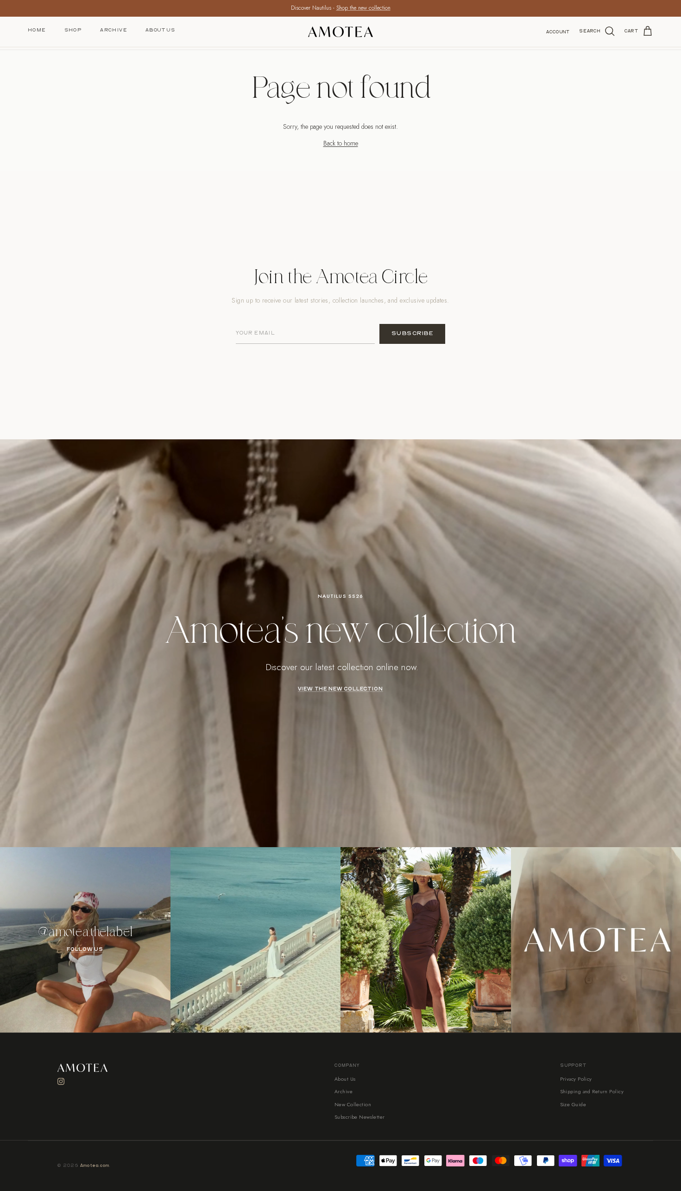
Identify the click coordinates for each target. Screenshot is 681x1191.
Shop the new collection (363, 8)
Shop (73, 30)
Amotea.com (95, 1166)
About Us (160, 30)
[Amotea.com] (340, 31)
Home (37, 30)
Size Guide (573, 1104)
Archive (113, 30)
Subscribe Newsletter (359, 1117)
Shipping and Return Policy (592, 1091)
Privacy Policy (576, 1079)
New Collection (352, 1104)
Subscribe (412, 333)
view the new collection (340, 689)
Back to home (340, 143)
